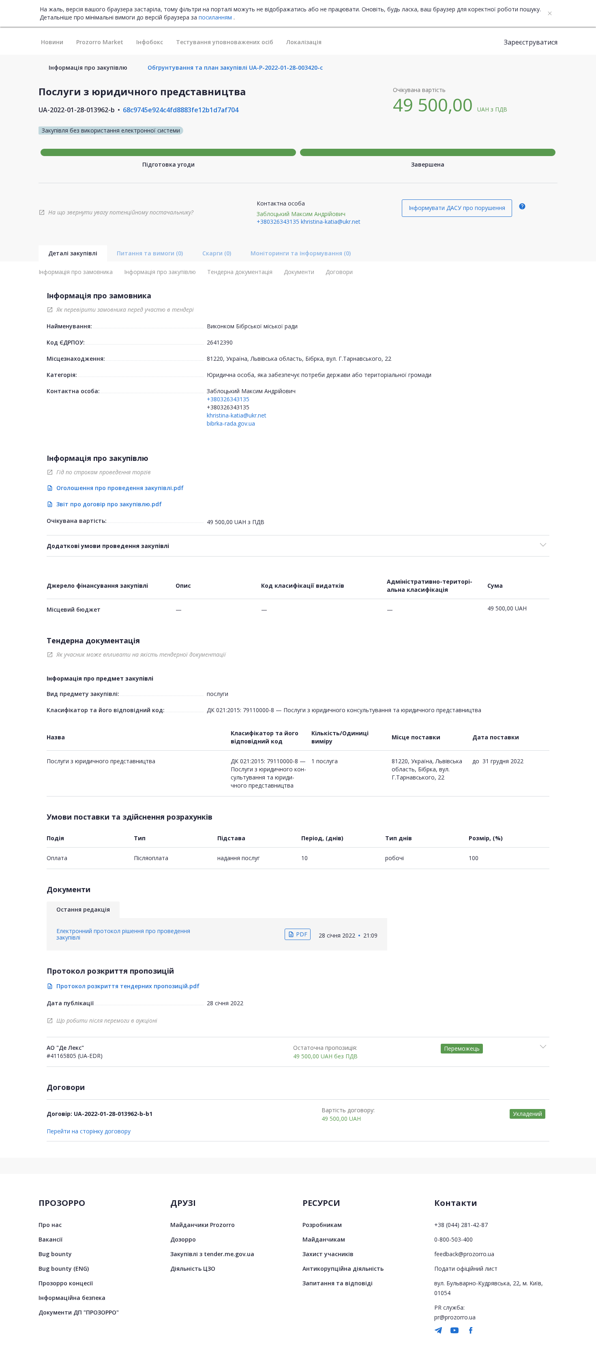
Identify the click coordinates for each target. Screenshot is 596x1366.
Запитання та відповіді (337, 1283)
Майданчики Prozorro (202, 1225)
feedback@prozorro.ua (464, 1254)
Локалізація (304, 42)
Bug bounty (55, 1254)
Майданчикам (323, 1239)
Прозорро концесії (66, 1283)
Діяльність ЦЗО (192, 1268)
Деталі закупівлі (72, 253)
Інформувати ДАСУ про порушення (457, 208)
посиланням (215, 17)
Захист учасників (328, 1254)
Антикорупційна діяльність (343, 1268)
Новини (52, 42)
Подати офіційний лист (465, 1268)
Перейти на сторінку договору (89, 1131)
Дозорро (183, 1239)
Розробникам (322, 1225)
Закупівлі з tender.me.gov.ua (212, 1254)
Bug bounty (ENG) (64, 1268)
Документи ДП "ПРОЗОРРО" (79, 1312)
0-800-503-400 (453, 1239)
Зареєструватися (530, 42)
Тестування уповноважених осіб (224, 42)
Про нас (50, 1225)
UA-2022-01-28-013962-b (77, 109)
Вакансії (50, 1239)
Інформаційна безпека (72, 1298)
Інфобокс (149, 42)
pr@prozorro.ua (455, 1317)
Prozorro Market (99, 42)
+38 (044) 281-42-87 (461, 1225)
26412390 (220, 342)
